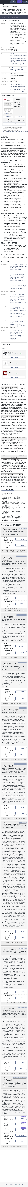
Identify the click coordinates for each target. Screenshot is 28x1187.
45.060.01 (20, 609)
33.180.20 (19, 1073)
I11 (26, 657)
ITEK (24, 703)
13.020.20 (13, 703)
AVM (17, 18)
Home (6, 1184)
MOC (24, 1073)
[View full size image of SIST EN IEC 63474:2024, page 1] (8, 106)
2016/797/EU (8, 610)
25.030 (20, 818)
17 (3, 132)
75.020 (12, 944)
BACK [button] (1, 16)
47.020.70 (19, 1146)
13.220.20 (14, 609)
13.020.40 (21, 942)
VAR (24, 818)
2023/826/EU (15, 551)
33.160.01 (3, 18)
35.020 (8, 18)
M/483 (14, 610)
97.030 (13, 18)
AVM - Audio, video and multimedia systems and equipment (16, 69)
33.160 (16, 132)
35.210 (10, 657)
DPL (17, 944)
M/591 (18, 610)
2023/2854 (16, 657)
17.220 (6, 132)
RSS (22, 1184)
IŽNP (23, 610)
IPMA (24, 1003)
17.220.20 (21, 16)
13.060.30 (19, 759)
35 (24, 132)
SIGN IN (25, 1)
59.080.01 (19, 703)
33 (13, 132)
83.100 (19, 1003)
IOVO (25, 759)
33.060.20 (12, 1146)
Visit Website (14, 357)
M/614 (22, 657)
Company (11, 1184)
